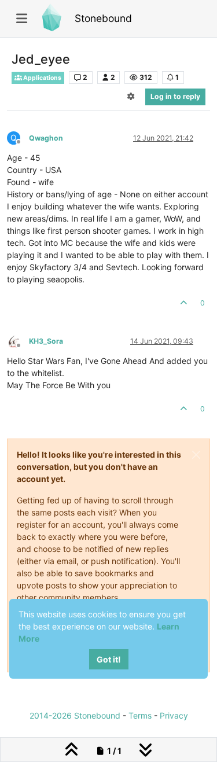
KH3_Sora (46, 341)
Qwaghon (46, 138)
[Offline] (18, 340)
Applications (41, 78)
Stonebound (103, 18)
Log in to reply (175, 96)
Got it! (109, 659)
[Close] (196, 454)
